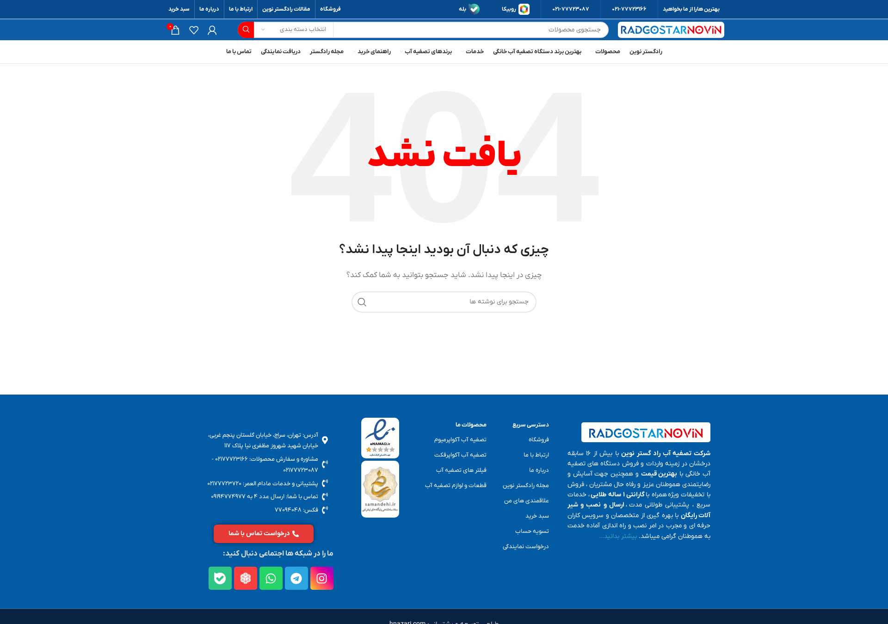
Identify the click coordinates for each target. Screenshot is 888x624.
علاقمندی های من (526, 501)
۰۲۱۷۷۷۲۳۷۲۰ (224, 484)
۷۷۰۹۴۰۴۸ (288, 510)
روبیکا (509, 9)
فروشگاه (539, 440)
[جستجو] (246, 30)
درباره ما (539, 470)
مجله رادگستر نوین (526, 485)
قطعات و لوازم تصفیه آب (456, 485)
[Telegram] (296, 578)
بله (462, 9)
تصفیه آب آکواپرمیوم (460, 440)
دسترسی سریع (530, 425)
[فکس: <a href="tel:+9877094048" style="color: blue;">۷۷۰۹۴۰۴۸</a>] (325, 510)
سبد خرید (537, 516)
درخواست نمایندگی (526, 546)
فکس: (310, 510)
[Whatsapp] (271, 578)
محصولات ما (471, 425)
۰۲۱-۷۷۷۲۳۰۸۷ (570, 9)
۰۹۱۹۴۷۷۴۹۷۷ (228, 496)
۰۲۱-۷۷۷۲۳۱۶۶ (629, 9)
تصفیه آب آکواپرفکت (460, 455)
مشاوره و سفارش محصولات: (283, 459)
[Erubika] (245, 578)
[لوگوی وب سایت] (671, 30)
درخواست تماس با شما (259, 533)
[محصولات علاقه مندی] (194, 30)
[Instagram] (321, 578)
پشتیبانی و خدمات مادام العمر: (279, 484)
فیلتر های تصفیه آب (461, 470)
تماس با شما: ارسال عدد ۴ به (282, 496)
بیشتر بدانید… (618, 536)
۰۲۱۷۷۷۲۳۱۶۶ (231, 459)
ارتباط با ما (536, 455)
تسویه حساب (532, 531)
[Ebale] (220, 578)
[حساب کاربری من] (212, 30)
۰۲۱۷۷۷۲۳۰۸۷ (300, 470)
